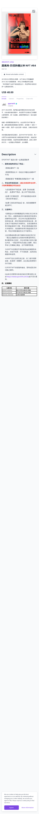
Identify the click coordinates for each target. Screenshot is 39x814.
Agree (11, 808)
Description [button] (9, 154)
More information (28, 808)
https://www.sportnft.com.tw (18, 276)
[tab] (19, 154)
